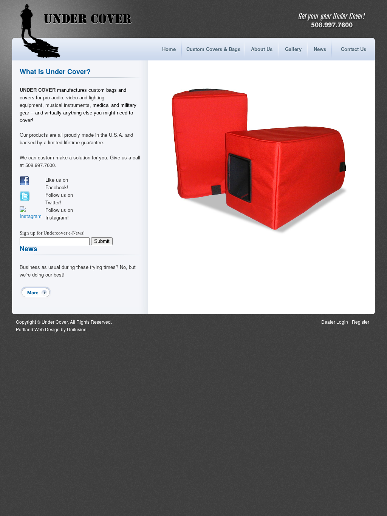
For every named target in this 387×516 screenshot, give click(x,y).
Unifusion (77, 329)
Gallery (293, 49)
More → (36, 292)
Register (360, 321)
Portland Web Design (38, 329)
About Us (261, 49)
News (320, 49)
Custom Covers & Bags (213, 49)
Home (169, 49)
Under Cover (87, 18)
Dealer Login (334, 321)
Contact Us (353, 49)
